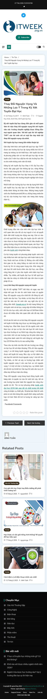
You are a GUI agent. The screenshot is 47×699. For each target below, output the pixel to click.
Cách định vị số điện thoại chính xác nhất (20, 577)
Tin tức (7, 99)
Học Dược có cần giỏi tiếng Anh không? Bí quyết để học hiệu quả (23, 536)
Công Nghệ (12, 610)
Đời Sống (11, 619)
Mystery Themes (30, 689)
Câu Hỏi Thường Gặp (11, 483)
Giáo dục (11, 623)
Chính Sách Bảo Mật (23, 695)
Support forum (16, 692)
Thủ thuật (11, 637)
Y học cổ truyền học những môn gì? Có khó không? (24, 658)
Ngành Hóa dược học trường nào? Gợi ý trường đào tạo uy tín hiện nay (24, 674)
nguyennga (24, 540)
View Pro (32, 692)
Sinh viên (14, 119)
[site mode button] (39, 47)
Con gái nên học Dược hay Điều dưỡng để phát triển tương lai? (22, 489)
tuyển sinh (14, 250)
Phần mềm (12, 632)
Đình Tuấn (26, 116)
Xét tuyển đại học (24, 119)
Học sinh (7, 119)
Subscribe (25, 37)
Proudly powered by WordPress (32, 686)
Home (7, 692)
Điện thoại (11, 614)
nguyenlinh (24, 494)
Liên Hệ (40, 692)
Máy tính (10, 628)
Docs (25, 692)
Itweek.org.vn (21, 304)
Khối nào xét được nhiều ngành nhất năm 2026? (25, 666)
